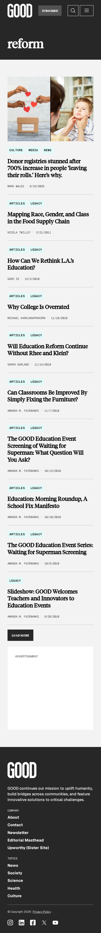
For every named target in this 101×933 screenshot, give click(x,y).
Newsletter (18, 832)
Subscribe (50, 10)
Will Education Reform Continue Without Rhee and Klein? (48, 350)
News (48, 150)
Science (15, 880)
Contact (15, 824)
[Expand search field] (73, 10)
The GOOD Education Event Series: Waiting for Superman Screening (50, 548)
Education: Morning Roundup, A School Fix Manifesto (47, 502)
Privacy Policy (42, 912)
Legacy (36, 203)
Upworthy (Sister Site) (28, 847)
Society (15, 873)
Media (33, 150)
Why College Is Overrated (38, 306)
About (13, 817)
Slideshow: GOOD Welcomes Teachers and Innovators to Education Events (43, 598)
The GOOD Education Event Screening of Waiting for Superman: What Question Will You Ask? (46, 449)
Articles (17, 203)
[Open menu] (86, 10)
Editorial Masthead (26, 840)
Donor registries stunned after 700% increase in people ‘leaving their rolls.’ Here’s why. (47, 168)
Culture (16, 150)
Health (14, 888)
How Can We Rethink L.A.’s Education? (41, 264)
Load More (20, 635)
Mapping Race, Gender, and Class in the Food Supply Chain (48, 217)
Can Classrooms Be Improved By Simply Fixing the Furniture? (47, 396)
